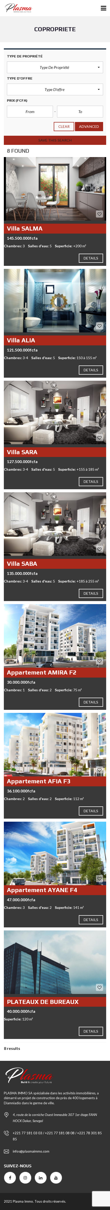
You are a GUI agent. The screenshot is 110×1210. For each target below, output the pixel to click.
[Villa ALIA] (55, 300)
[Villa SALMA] (55, 189)
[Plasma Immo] (16, 8)
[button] (55, 67)
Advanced (89, 126)
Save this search (55, 140)
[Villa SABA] (55, 524)
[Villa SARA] (55, 412)
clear (64, 126)
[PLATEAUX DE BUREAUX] (55, 962)
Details (91, 258)
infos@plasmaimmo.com (31, 1151)
